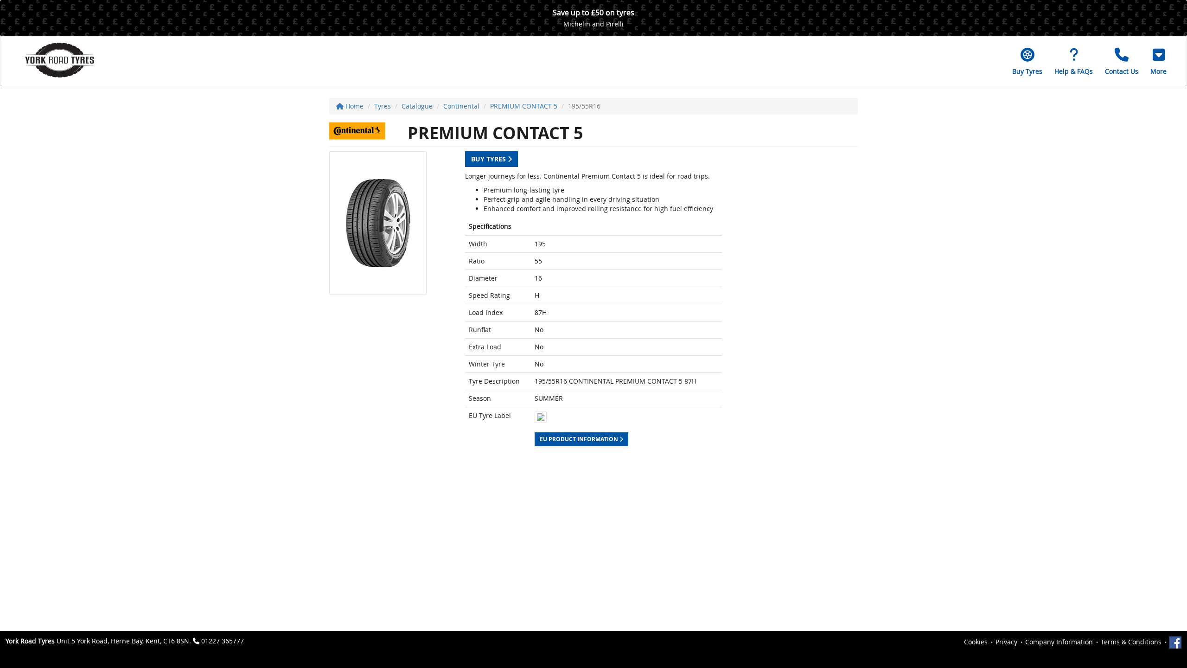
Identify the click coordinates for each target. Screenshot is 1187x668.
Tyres (382, 106)
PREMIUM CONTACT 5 (523, 106)
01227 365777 (222, 640)
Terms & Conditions (1131, 641)
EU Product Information (579, 439)
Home (354, 106)
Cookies (976, 641)
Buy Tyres (489, 158)
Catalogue (417, 106)
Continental (461, 106)
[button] (1158, 61)
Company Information (1059, 641)
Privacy (1006, 641)
